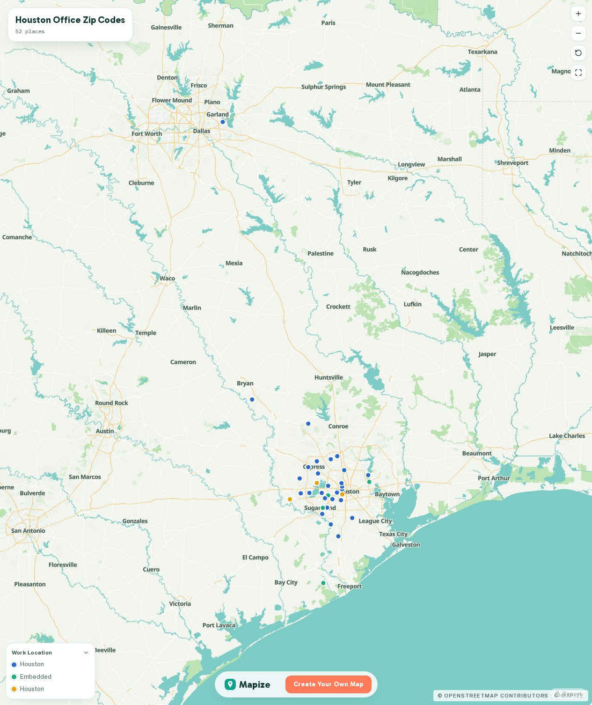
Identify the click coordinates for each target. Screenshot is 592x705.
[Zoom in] (578, 14)
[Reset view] (578, 53)
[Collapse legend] (86, 652)
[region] (296, 352)
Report (572, 694)
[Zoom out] (578, 33)
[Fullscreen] (578, 73)
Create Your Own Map (328, 684)
